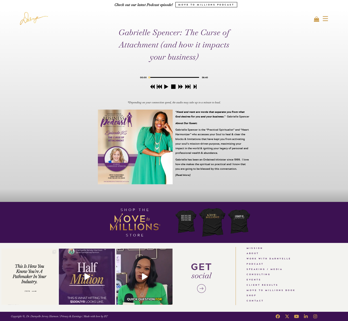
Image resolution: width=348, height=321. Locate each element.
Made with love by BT (96, 316)
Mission (255, 248)
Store (135, 235)
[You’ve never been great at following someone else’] (29, 277)
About (253, 253)
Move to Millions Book (271, 290)
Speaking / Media (265, 269)
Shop (251, 295)
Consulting (259, 274)
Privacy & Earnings (71, 316)
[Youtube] (296, 316)
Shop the (135, 209)
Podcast (255, 264)
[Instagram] (315, 316)
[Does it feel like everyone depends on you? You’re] (144, 277)
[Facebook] (277, 316)
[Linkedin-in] (306, 316)
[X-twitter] (287, 316)
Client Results (262, 285)
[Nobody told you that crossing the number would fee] (87, 277)
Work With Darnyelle (269, 258)
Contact (255, 300)
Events (254, 279)
